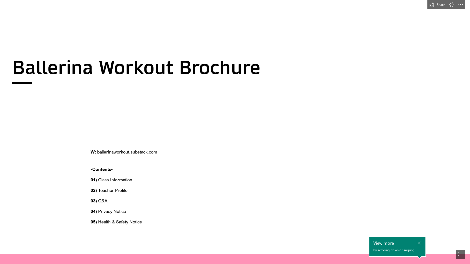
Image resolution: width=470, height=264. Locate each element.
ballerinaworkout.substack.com (127, 151)
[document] (235, 132)
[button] (437, 4)
